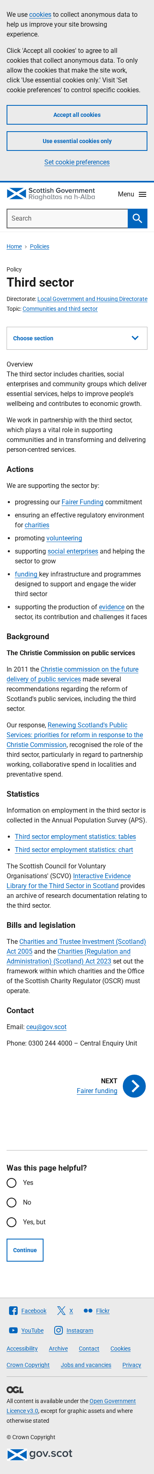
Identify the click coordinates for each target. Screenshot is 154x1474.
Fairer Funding (82, 502)
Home (14, 246)
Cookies (120, 1348)
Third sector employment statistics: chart (74, 850)
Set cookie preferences (77, 162)
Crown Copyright (28, 1365)
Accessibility (22, 1348)
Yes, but (34, 1222)
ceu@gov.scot (46, 1027)
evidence (111, 607)
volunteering (64, 538)
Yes (28, 1183)
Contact (89, 1348)
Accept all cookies (77, 115)
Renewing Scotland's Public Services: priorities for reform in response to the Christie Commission (75, 735)
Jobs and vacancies (86, 1365)
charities (37, 525)
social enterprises (73, 551)
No (27, 1202)
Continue (25, 1250)
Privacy (131, 1365)
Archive (58, 1348)
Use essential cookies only (77, 141)
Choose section (33, 338)
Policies (39, 246)
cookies (40, 14)
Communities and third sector (60, 308)
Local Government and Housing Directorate (92, 299)
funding (27, 574)
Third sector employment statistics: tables (75, 837)
